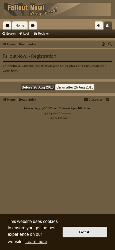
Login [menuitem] (100, 27)
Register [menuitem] (109, 27)
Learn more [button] (36, 241)
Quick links (8, 27)
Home (20, 25)
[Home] (57, 9)
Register (43, 33)
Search (11, 33)
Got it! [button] (85, 232)
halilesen (67, 113)
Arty (55, 113)
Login (26, 33)
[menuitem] (110, 44)
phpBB (43, 108)
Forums (34, 27)
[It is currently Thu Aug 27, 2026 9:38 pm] (103, 44)
